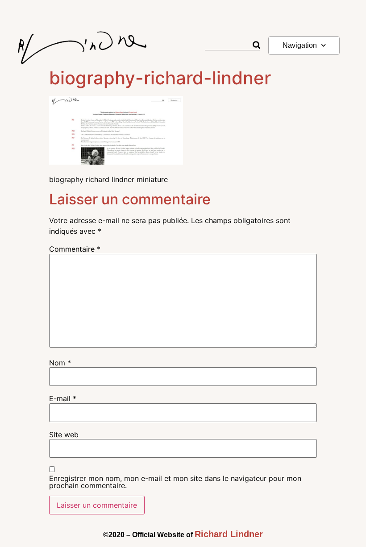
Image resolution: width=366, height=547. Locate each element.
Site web (64, 434)
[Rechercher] (256, 45)
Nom (60, 362)
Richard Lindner (229, 534)
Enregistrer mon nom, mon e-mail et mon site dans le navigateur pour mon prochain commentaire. (175, 482)
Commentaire (74, 249)
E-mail (62, 398)
